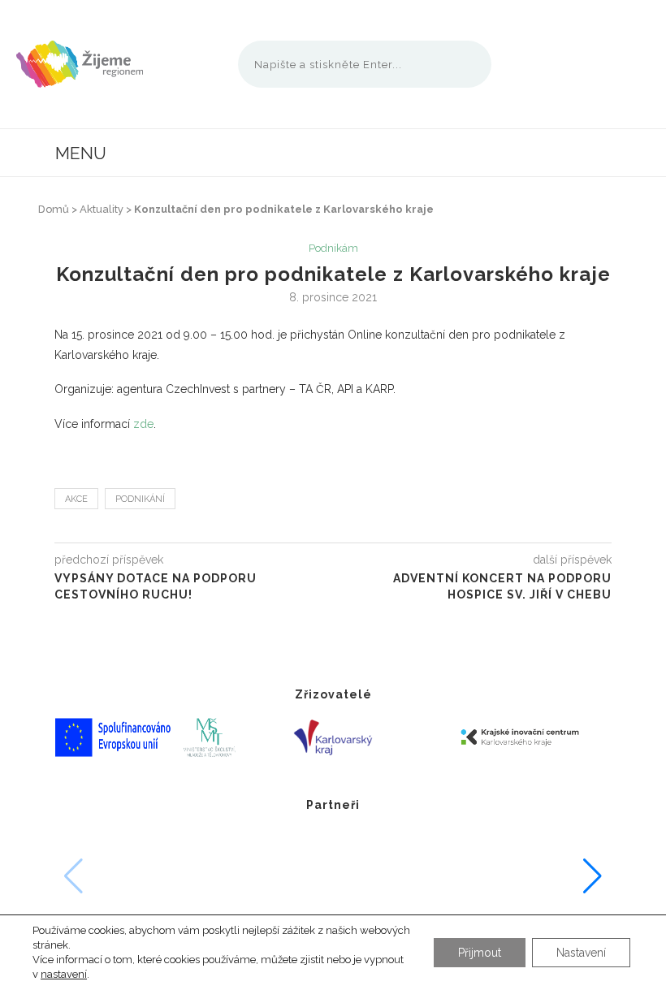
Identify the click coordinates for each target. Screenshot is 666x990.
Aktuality (101, 209)
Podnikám (333, 248)
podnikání (140, 499)
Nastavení (581, 952)
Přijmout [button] (479, 952)
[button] (592, 876)
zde (143, 423)
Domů (53, 209)
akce (76, 499)
